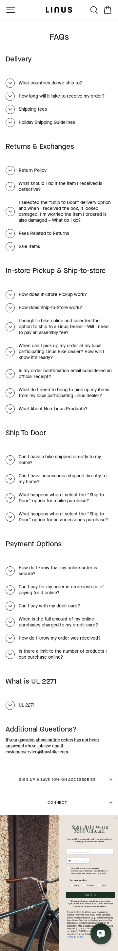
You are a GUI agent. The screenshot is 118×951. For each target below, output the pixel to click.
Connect (57, 802)
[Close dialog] (115, 818)
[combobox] (70, 861)
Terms (79, 936)
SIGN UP (90, 895)
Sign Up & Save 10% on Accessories (57, 779)
